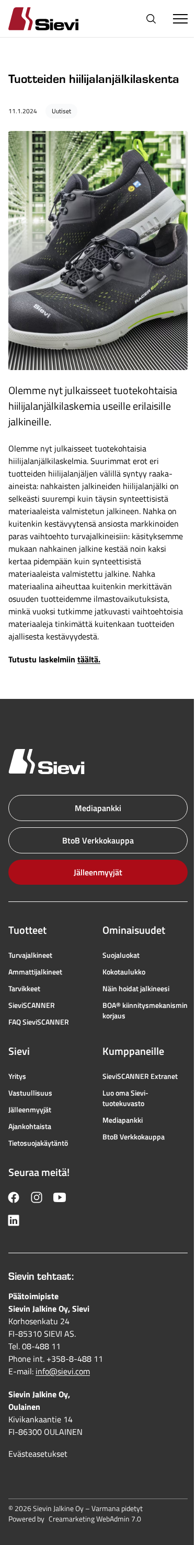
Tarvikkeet (24, 988)
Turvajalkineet (30, 955)
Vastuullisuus (30, 1093)
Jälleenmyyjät (98, 872)
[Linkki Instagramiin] (36, 1197)
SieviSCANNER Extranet (140, 1076)
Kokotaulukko (123, 972)
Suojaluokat (121, 955)
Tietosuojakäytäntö (38, 1143)
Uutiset (61, 111)
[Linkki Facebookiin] (13, 1197)
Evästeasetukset (37, 1453)
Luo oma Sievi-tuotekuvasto (125, 1098)
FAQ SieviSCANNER (38, 1022)
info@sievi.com (63, 1371)
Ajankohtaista (29, 1126)
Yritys (17, 1076)
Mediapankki (98, 808)
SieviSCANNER (31, 1005)
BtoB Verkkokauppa (98, 840)
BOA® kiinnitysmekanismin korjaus (145, 1010)
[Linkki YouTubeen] (59, 1197)
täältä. (88, 659)
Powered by (74, 1519)
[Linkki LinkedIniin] (13, 1220)
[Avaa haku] (151, 18)
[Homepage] (55, 18)
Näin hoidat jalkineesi (135, 988)
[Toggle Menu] (180, 18)
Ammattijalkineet (35, 972)
